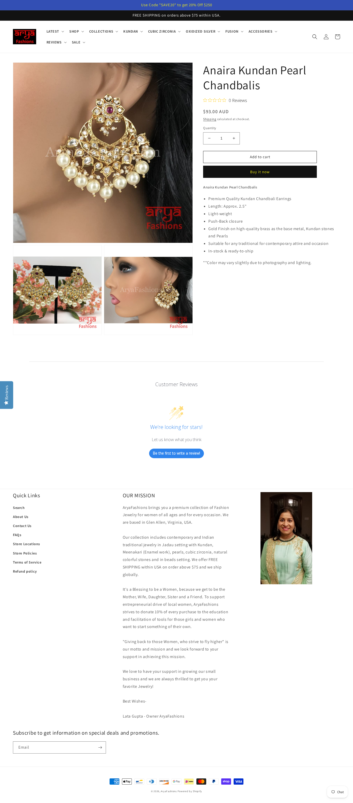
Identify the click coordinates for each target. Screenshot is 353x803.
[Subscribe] (100, 747)
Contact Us (22, 525)
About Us (20, 516)
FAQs (17, 534)
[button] (54, 31)
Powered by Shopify (190, 791)
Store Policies (25, 553)
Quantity (209, 128)
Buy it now (260, 171)
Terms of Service (27, 562)
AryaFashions (169, 791)
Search (19, 507)
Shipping (209, 119)
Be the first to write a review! (176, 453)
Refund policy (25, 571)
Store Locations (26, 544)
